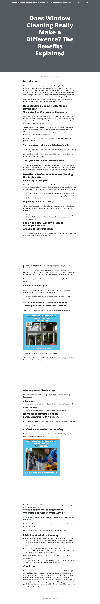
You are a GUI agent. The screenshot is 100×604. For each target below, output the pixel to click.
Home (79, 2)
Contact (86, 2)
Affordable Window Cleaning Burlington (60, 358)
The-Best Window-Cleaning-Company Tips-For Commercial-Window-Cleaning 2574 (41, 2)
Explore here (27, 397)
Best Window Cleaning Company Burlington (51, 266)
